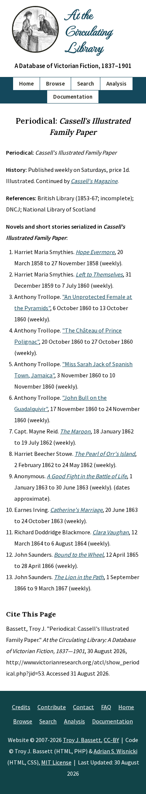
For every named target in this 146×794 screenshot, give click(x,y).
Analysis (116, 83)
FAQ (106, 707)
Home (26, 83)
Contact (83, 707)
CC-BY (111, 740)
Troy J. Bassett (82, 740)
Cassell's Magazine (94, 181)
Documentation (72, 96)
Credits (21, 707)
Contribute (51, 707)
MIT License (56, 762)
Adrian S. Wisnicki (115, 751)
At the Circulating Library (88, 31)
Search (85, 83)
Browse (55, 83)
